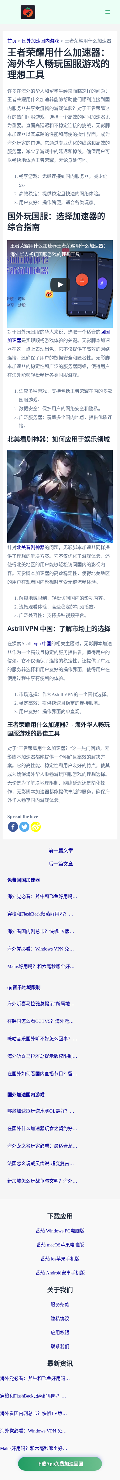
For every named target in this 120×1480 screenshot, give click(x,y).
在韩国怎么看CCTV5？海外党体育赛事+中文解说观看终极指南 (42, 1021)
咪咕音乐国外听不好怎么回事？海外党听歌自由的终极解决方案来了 (42, 1038)
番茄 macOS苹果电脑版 (60, 1244)
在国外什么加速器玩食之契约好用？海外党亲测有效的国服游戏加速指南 (42, 1128)
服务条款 (60, 1304)
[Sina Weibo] (36, 827)
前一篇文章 (60, 850)
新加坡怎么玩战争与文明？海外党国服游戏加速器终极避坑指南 (42, 1181)
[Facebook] (13, 827)
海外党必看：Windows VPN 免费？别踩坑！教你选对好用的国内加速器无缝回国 (42, 948)
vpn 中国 (42, 643)
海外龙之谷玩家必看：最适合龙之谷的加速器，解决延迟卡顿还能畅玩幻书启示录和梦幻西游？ (42, 1146)
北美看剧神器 (31, 547)
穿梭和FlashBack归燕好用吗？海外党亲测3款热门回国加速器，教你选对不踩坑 (42, 913)
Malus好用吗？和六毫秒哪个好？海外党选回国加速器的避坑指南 (42, 966)
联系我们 (60, 1346)
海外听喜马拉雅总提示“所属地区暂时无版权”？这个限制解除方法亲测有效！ (42, 1003)
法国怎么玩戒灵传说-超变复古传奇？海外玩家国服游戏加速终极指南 (42, 1163)
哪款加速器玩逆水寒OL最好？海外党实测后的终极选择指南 (42, 1111)
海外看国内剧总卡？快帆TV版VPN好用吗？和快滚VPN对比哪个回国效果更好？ (42, 931)
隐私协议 (60, 1318)
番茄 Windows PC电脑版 (60, 1230)
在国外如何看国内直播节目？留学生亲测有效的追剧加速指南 (42, 1073)
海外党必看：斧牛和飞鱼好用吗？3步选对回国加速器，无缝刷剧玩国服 (42, 896)
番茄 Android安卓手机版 (60, 1272)
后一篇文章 (60, 864)
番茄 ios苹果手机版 (60, 1258)
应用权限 (60, 1332)
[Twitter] (24, 827)
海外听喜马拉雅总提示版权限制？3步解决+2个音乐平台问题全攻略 (42, 1056)
